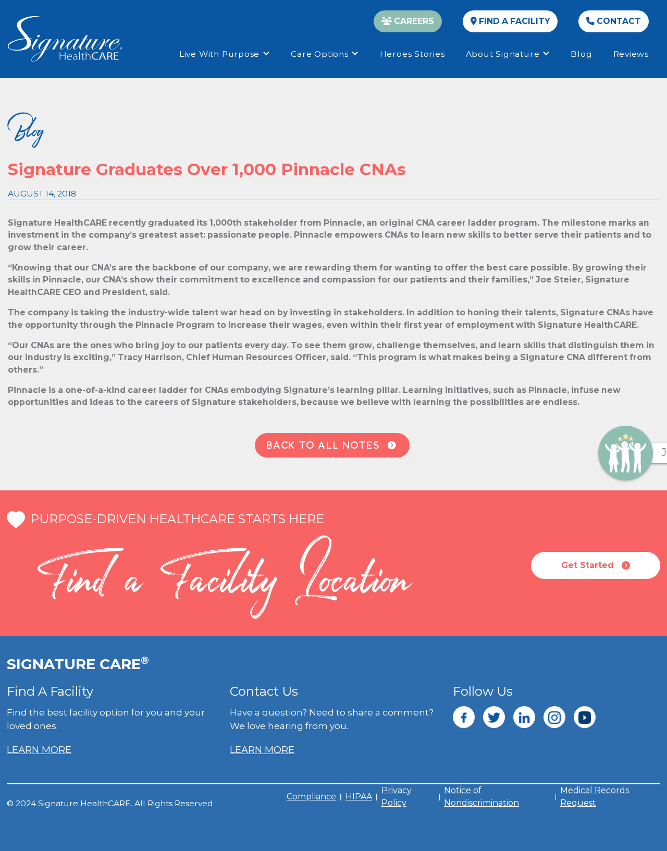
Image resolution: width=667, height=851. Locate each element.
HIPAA (358, 796)
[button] (224, 54)
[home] (65, 39)
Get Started (595, 565)
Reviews (631, 54)
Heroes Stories (412, 54)
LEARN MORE (39, 750)
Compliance (311, 796)
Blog (581, 54)
